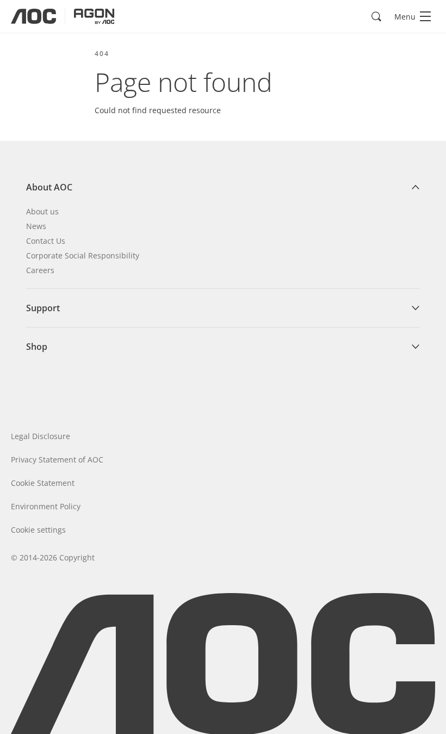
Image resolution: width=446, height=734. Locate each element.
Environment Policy (45, 506)
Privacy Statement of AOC (57, 459)
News (36, 226)
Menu (405, 16)
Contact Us (45, 241)
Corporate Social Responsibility (82, 255)
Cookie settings (38, 530)
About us (42, 211)
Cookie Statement (43, 483)
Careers (40, 270)
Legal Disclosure (40, 436)
